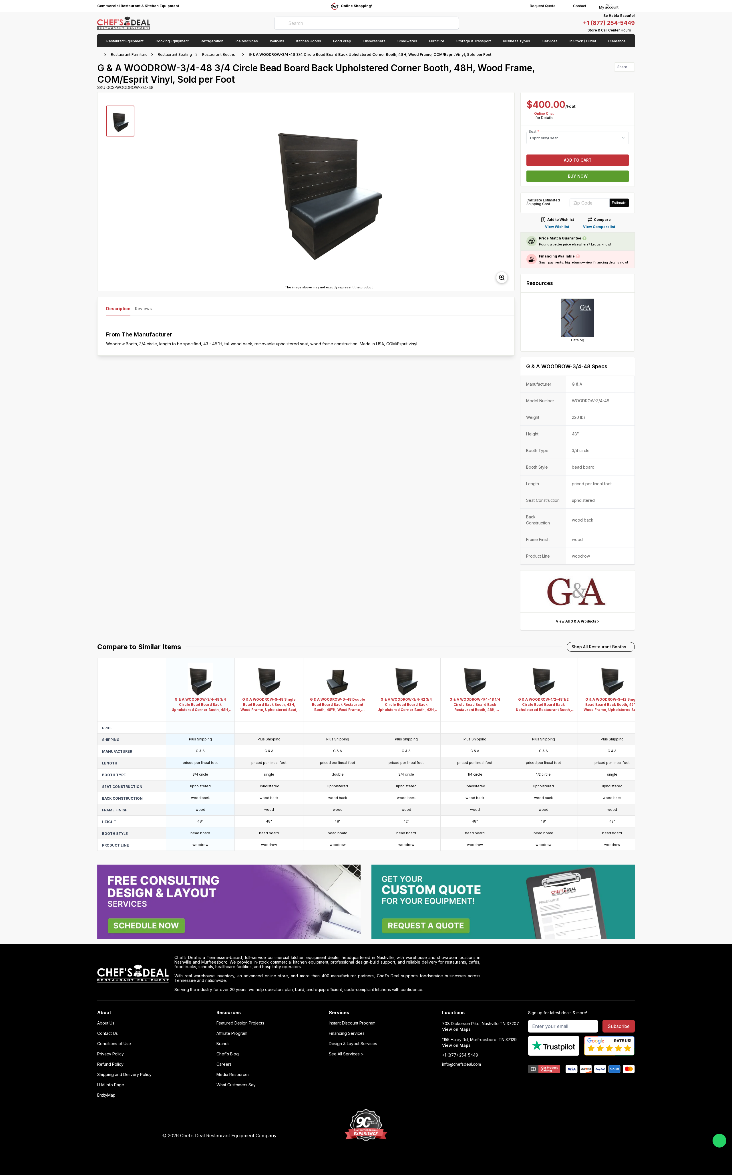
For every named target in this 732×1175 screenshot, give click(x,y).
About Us (105, 1023)
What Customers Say (236, 1085)
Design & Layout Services (353, 1043)
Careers (224, 1064)
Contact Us (107, 1033)
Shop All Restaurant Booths (599, 646)
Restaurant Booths (218, 54)
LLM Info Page (110, 1085)
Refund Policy (110, 1064)
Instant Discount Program (352, 1023)
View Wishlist (557, 227)
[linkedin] (491, 1136)
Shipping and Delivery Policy (124, 1074)
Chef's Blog (227, 1054)
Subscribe (619, 1026)
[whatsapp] (719, 1141)
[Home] (100, 54)
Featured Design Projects (240, 1023)
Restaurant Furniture (129, 54)
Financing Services (347, 1033)
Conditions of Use (114, 1043)
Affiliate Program (231, 1033)
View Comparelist (599, 227)
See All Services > (346, 1054)
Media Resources (233, 1074)
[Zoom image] (502, 277)
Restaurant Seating (175, 54)
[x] (480, 1136)
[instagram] (503, 1136)
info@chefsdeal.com (461, 1064)
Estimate (619, 203)
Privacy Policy (110, 1054)
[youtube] (469, 1136)
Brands (223, 1043)
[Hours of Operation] (633, 30)
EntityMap (106, 1095)
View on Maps (456, 1029)
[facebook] (458, 1136)
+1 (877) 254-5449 (609, 22)
